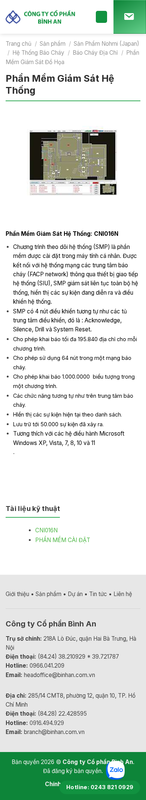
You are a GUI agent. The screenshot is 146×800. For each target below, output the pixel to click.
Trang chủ (18, 43)
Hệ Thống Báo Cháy (38, 52)
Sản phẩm (53, 43)
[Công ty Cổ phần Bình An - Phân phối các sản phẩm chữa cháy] (45, 17)
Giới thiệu (17, 594)
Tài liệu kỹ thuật (33, 508)
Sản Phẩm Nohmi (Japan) (106, 43)
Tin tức (98, 594)
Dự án (75, 594)
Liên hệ (122, 594)
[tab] (33, 511)
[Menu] (101, 16)
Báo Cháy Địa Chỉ (95, 52)
